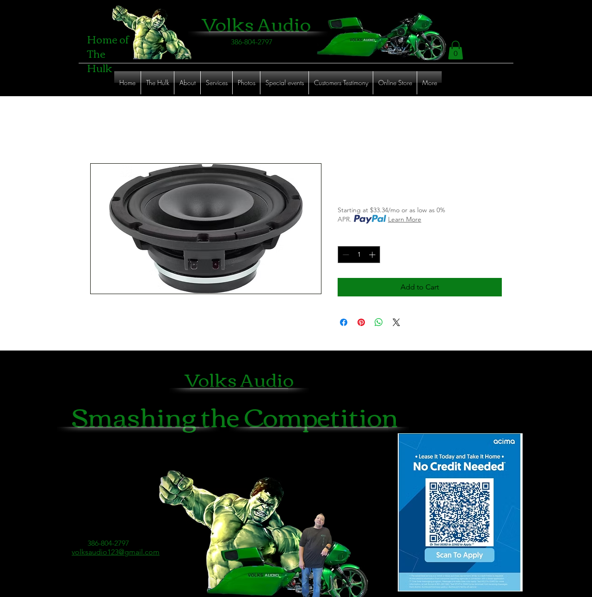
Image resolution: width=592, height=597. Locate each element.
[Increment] (373, 254)
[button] (455, 50)
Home (100, 129)
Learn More (404, 219)
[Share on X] (396, 322)
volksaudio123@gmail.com (116, 552)
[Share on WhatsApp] (378, 322)
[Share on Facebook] (343, 322)
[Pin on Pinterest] (361, 322)
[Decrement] (345, 254)
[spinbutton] (359, 254)
